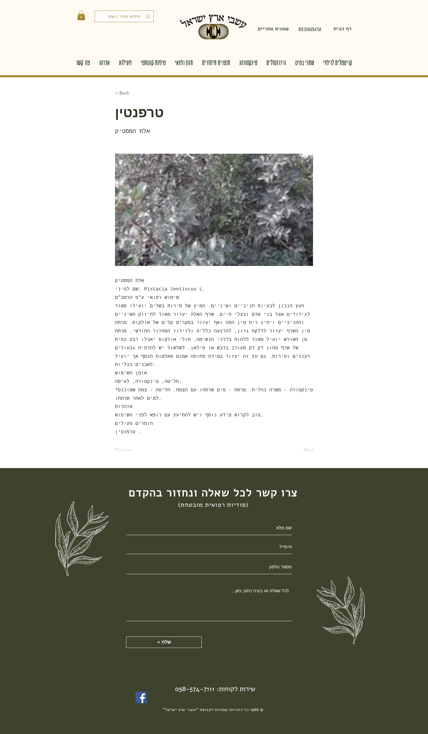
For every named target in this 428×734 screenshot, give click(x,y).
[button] (81, 15)
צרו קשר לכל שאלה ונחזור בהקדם (213, 492)
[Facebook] (141, 697)
